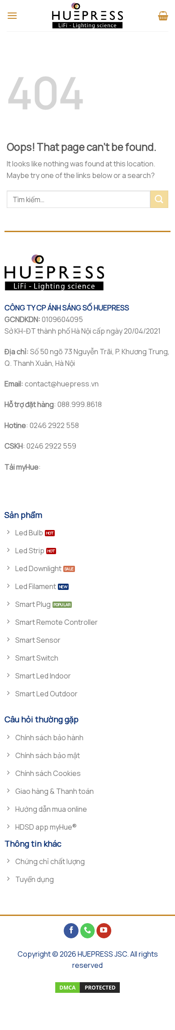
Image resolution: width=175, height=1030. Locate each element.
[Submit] (159, 199)
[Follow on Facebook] (71, 930)
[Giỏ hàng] (163, 15)
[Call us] (87, 930)
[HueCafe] (87, 15)
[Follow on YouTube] (103, 930)
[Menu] (12, 15)
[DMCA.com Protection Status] (87, 987)
